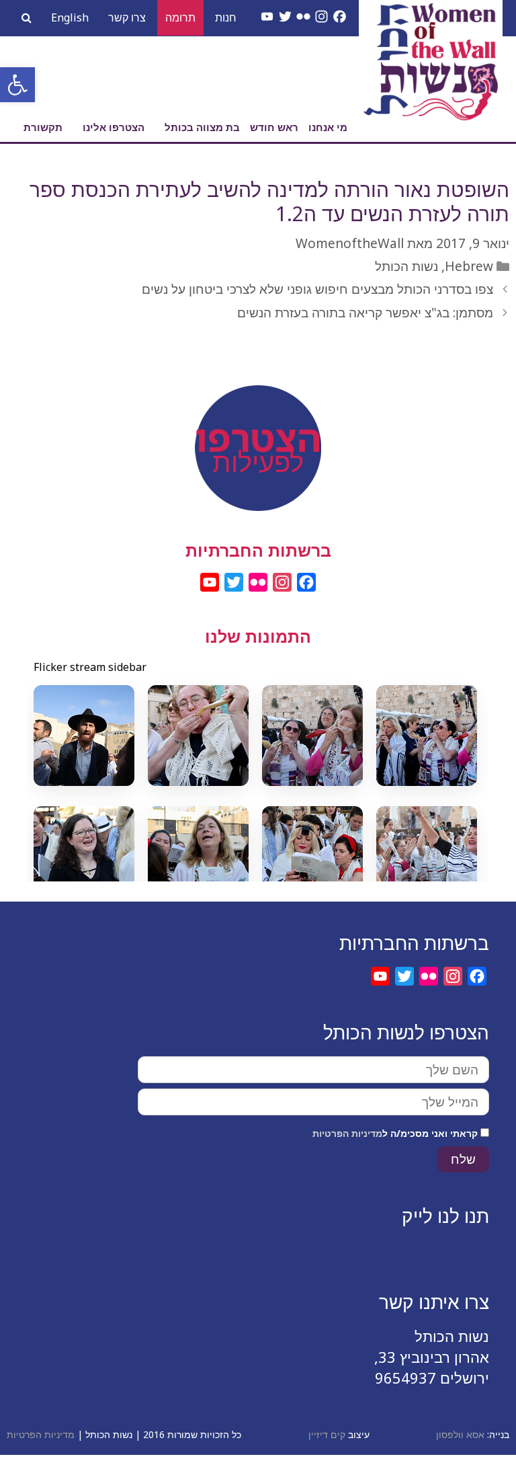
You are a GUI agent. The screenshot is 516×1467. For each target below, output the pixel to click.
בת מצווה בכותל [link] (202, 127)
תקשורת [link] (43, 127)
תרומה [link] (180, 17)
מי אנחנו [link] (327, 127)
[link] (17, 84)
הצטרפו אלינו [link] (113, 127)
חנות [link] (225, 17)
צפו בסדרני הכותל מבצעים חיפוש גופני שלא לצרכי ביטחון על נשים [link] (317, 289)
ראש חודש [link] (274, 127)
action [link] (258, 422)
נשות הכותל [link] (406, 266)
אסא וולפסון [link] (460, 1434)
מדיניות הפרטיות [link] (347, 1133)
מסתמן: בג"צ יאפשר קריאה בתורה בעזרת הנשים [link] (365, 312)
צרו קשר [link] (127, 17)
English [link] (70, 17)
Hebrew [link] (469, 266)
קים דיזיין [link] (326, 1434)
